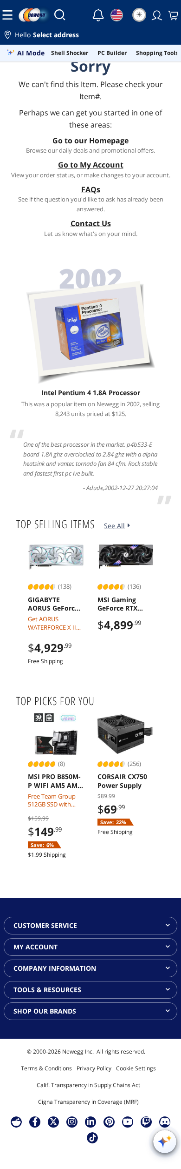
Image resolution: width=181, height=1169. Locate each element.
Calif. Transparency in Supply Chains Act (88, 1085)
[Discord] (165, 1121)
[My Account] (156, 14)
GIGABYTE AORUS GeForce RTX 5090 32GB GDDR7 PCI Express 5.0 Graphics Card (53, 604)
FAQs (90, 189)
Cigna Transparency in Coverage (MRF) (88, 1102)
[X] (53, 1121)
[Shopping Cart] (172, 14)
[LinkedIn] (90, 1121)
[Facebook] (35, 1121)
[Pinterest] (109, 1121)
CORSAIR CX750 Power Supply (122, 781)
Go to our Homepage (90, 140)
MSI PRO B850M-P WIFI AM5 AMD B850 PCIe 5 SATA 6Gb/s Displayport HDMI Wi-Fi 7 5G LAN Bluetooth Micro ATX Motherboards (56, 781)
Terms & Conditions (46, 1068)
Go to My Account (90, 165)
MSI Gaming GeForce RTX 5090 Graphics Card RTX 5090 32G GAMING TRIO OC (120, 604)
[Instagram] (72, 1121)
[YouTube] (127, 1121)
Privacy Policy (94, 1068)
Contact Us (91, 223)
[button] (90, 36)
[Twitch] (146, 1121)
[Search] (60, 15)
